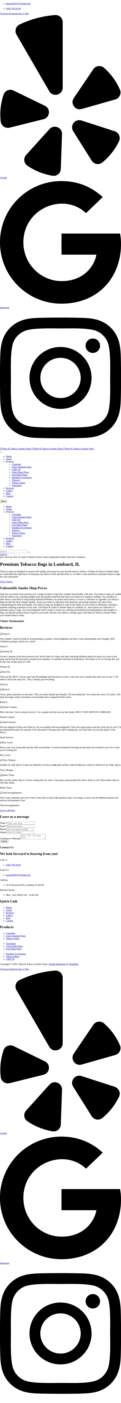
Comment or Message (10, 838)
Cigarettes (16, 464)
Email (3, 826)
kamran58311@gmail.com (18, 3)
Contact (9, 496)
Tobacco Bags (18, 483)
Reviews (10, 488)
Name (3, 823)
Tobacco (16, 480)
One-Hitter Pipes (19, 475)
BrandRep (74, 964)
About (9, 459)
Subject (3, 832)
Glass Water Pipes (20, 472)
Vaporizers (17, 485)
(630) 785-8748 (13, 8)
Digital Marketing (57, 964)
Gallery (9, 491)
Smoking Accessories (22, 477)
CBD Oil (16, 469)
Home (9, 456)
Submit (4, 841)
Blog (8, 493)
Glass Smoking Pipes (22, 467)
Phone (3, 829)
